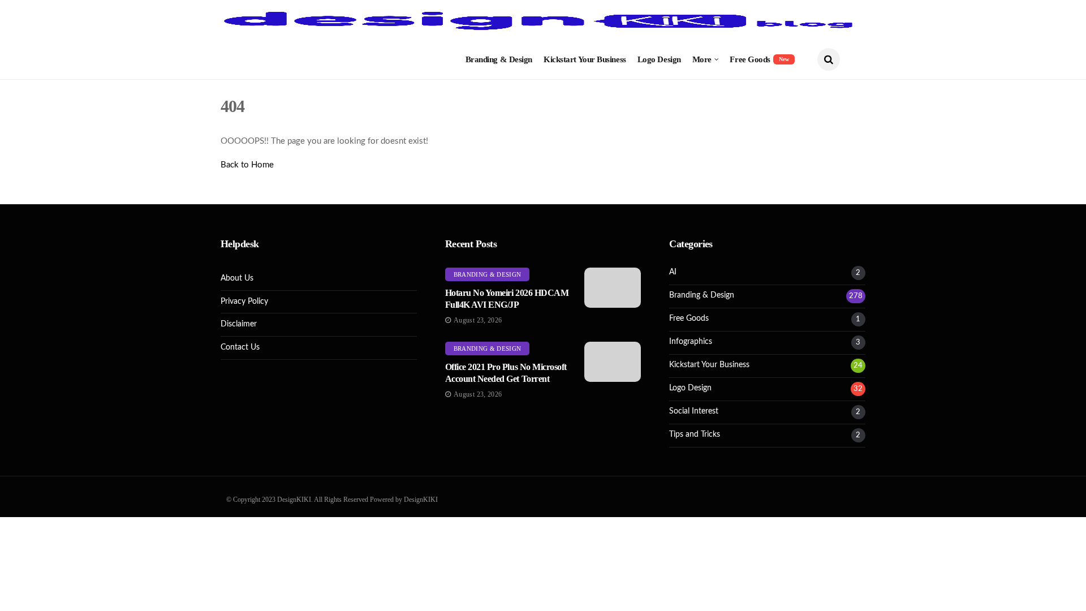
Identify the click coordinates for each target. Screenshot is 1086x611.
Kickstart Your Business (585, 59)
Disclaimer (239, 324)
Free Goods (759, 59)
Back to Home (247, 165)
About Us (237, 278)
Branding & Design (499, 59)
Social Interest (693, 411)
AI (672, 272)
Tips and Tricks (694, 434)
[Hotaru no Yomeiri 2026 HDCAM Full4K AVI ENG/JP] (612, 288)
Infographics (690, 342)
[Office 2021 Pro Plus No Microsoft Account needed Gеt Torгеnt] (612, 362)
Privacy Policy (244, 302)
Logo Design (659, 59)
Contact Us (240, 347)
